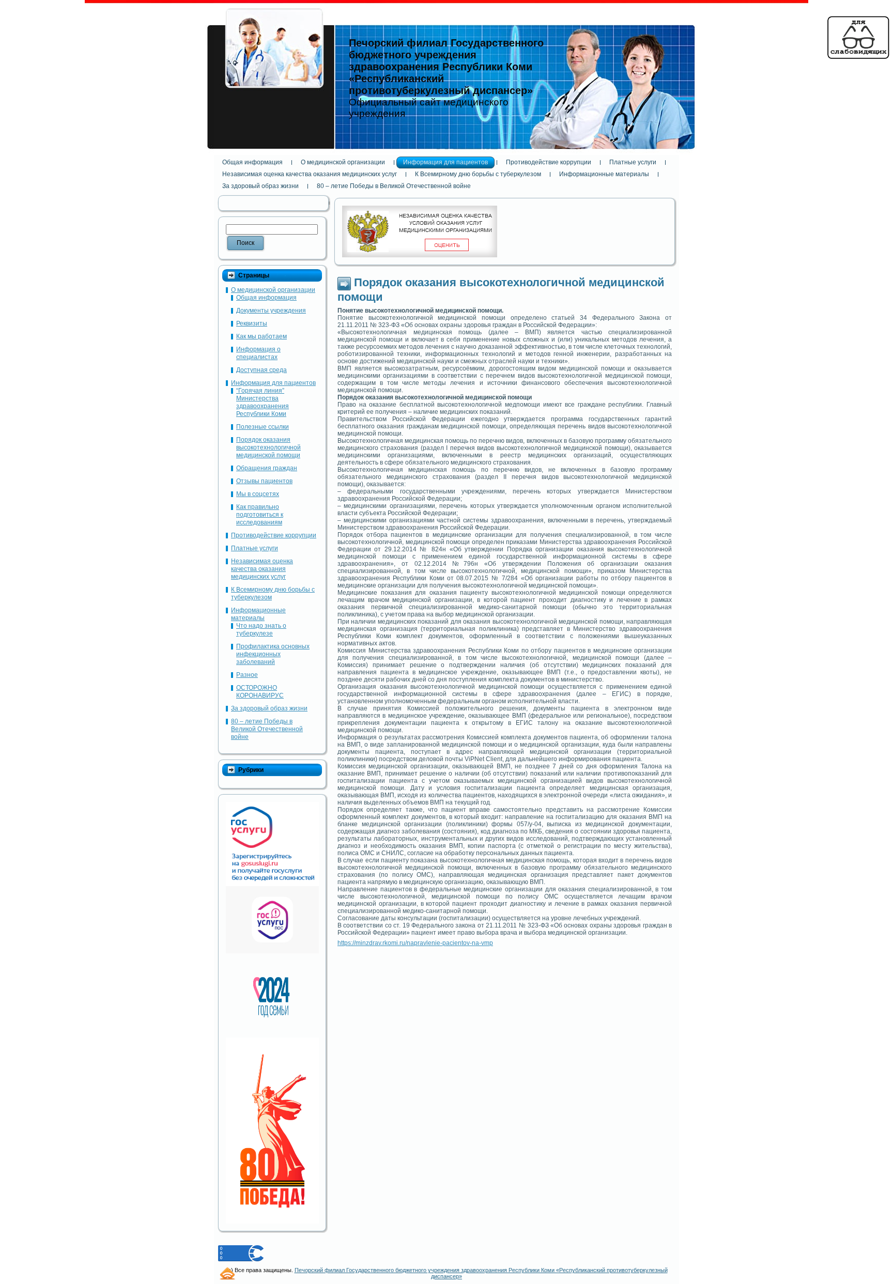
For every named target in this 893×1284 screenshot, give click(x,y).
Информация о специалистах (258, 353)
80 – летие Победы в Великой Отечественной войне (267, 729)
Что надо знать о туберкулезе (261, 629)
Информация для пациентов (273, 382)
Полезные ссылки (262, 426)
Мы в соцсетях (257, 494)
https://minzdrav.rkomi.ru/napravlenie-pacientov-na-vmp (415, 943)
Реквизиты (251, 323)
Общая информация (266, 297)
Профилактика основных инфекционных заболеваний (273, 654)
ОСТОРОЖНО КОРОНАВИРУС (260, 691)
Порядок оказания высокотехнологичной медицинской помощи (268, 447)
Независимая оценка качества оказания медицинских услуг (262, 569)
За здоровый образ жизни (269, 708)
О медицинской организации (273, 289)
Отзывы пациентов (264, 481)
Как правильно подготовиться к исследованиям (259, 514)
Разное (247, 674)
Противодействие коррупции (273, 535)
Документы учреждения (271, 310)
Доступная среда (261, 370)
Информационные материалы (258, 614)
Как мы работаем (261, 336)
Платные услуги (254, 548)
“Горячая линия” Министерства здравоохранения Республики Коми (262, 402)
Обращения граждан (266, 468)
